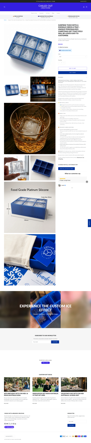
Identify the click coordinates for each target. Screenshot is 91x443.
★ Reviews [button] (89, 223)
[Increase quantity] (64, 62)
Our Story (48, 13)
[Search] (4, 7)
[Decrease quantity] (59, 62)
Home (5, 20)
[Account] (84, 7)
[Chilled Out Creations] (45, 7)
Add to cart (72, 68)
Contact (58, 13)
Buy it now (73, 72)
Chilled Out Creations (63, 47)
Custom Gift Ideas (45, 374)
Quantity (60, 60)
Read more (6, 403)
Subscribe (55, 341)
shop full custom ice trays (66, 168)
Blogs (53, 13)
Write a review (45, 362)
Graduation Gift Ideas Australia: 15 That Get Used (45, 394)
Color (59, 54)
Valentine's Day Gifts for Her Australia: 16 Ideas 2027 (72, 394)
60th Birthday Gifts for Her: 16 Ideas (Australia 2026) (16, 394)
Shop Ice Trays (34, 13)
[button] (58, 182)
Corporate (41, 13)
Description (60, 77)
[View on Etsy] (59, 185)
